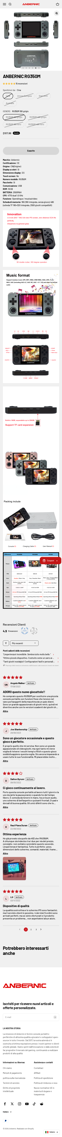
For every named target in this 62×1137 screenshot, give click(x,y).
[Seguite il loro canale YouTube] (27, 1104)
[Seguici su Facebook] (5, 1104)
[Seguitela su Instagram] (19, 1104)
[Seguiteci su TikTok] (34, 1104)
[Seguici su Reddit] (42, 1104)
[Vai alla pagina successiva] (41, 929)
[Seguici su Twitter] (12, 1104)
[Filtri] (6, 643)
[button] (9, 83)
